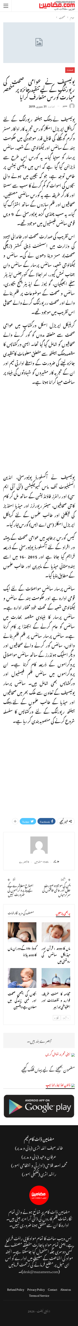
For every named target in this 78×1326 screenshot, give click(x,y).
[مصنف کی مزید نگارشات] (39, 845)
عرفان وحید (48, 1156)
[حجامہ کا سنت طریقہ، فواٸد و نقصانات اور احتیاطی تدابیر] (56, 978)
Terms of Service (39, 1294)
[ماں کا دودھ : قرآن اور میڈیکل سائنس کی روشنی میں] (56, 932)
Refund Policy (15, 1288)
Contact (52, 1288)
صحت (70, 70)
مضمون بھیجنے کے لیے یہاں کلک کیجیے (48, 1069)
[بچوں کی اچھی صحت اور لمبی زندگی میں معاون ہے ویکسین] (22, 978)
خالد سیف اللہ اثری (48, 1147)
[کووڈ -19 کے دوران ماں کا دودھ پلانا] (22, 932)
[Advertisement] (39, 428)
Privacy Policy (36, 1288)
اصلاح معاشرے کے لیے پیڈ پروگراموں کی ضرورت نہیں (20, 889)
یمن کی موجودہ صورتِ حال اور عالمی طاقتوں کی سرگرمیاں (56, 889)
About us (65, 1288)
